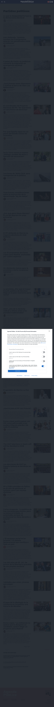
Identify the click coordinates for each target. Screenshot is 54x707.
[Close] (50, 331)
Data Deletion (19, 375)
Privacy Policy (34, 375)
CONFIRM (17, 371)
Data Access (27, 375)
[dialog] (27, 353)
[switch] (43, 352)
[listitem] (27, 349)
